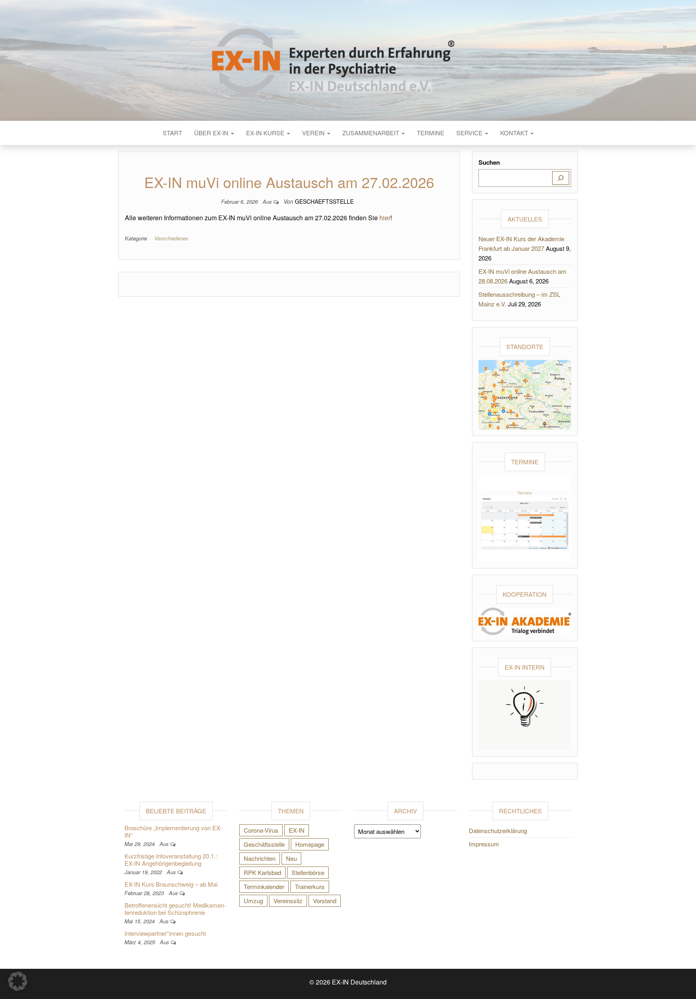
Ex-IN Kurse (266, 132)
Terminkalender (264, 886)
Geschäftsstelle (264, 844)
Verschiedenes (171, 238)
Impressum (484, 844)
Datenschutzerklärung (498, 830)
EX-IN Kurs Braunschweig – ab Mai (171, 884)
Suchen (489, 162)
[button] (17, 981)
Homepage (309, 844)
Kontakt (515, 132)
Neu (291, 858)
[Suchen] (560, 178)
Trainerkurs (310, 886)
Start (172, 132)
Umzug (253, 900)
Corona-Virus (261, 830)
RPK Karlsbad (262, 872)
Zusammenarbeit (371, 132)
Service (470, 132)
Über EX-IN (212, 132)
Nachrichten (260, 858)
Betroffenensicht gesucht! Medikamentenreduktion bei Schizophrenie (175, 908)
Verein (314, 132)
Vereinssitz (287, 900)
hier (384, 217)
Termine (430, 132)
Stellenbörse (308, 872)
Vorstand (324, 900)
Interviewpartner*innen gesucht (165, 933)
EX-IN (296, 830)
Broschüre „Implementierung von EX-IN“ (173, 831)
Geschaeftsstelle (324, 201)
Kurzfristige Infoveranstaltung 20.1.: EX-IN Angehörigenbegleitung (170, 859)
